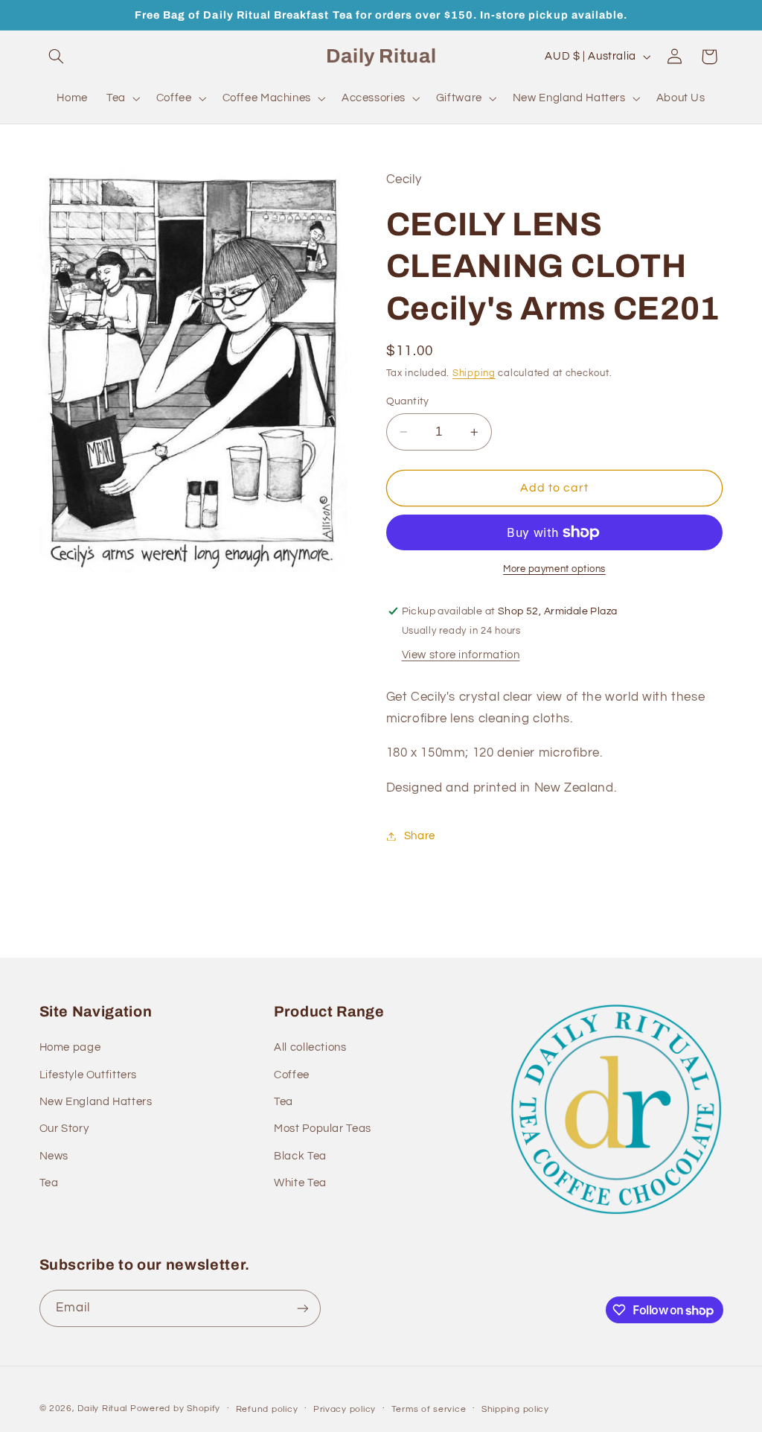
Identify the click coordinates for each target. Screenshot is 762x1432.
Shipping (474, 373)
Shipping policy (515, 1409)
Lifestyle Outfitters (88, 1075)
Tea (49, 1182)
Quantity (407, 401)
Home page (70, 1047)
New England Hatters (96, 1101)
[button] (56, 56)
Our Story (64, 1128)
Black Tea (300, 1156)
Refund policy (267, 1409)
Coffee (292, 1075)
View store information (461, 655)
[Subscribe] (302, 1308)
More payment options (554, 569)
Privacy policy (344, 1409)
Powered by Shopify (175, 1408)
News (54, 1156)
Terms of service (429, 1409)
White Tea (300, 1182)
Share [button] (419, 835)
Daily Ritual (103, 1408)
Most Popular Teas (322, 1128)
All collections (310, 1047)
